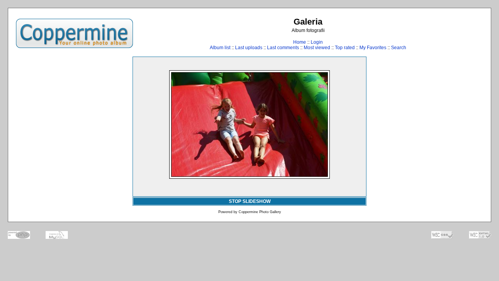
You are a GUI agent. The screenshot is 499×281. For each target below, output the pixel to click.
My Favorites (372, 47)
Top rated (345, 47)
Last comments (283, 47)
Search (398, 47)
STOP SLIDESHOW (250, 201)
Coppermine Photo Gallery (260, 212)
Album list (220, 47)
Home (299, 42)
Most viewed (317, 47)
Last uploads (248, 47)
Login (317, 42)
